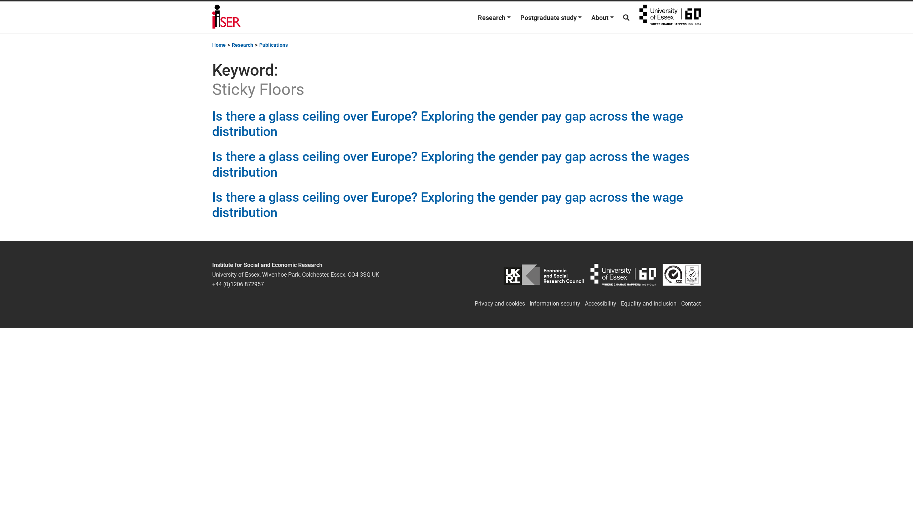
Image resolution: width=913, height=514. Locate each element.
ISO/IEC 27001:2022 (682, 274)
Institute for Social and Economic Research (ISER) (226, 17)
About (599, 17)
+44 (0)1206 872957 (238, 284)
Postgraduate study (548, 17)
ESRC (544, 274)
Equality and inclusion (649, 303)
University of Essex (670, 17)
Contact (691, 303)
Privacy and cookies (500, 303)
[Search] (626, 17)
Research (491, 17)
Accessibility (600, 303)
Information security (555, 303)
